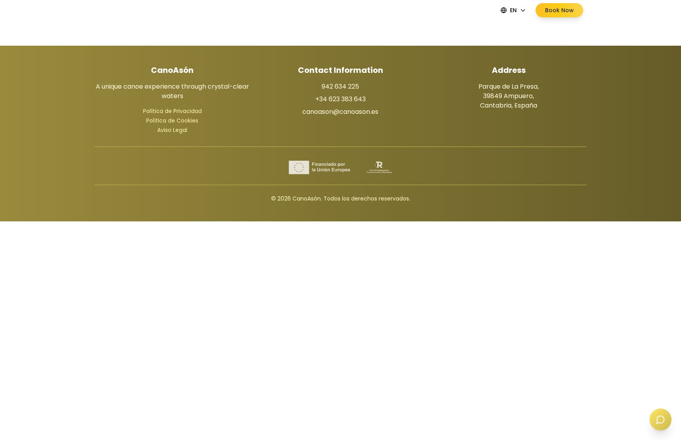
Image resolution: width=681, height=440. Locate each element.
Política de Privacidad (172, 111)
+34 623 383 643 (340, 99)
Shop (369, 10)
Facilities (310, 10)
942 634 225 (340, 86)
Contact (398, 10)
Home (279, 10)
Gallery (341, 10)
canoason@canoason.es (340, 111)
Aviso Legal (172, 130)
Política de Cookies (172, 120)
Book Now (559, 10)
